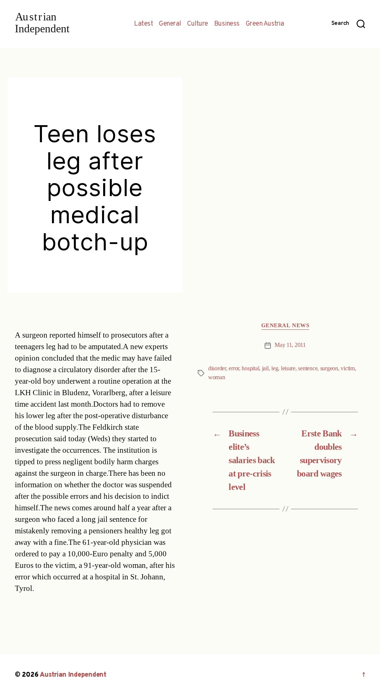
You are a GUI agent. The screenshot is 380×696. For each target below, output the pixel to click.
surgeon (329, 368)
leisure (288, 368)
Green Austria (265, 24)
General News (285, 325)
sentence (307, 368)
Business (227, 24)
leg (274, 368)
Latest (143, 24)
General (170, 24)
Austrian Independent (73, 675)
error (234, 368)
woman (216, 377)
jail (265, 368)
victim (347, 368)
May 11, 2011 (290, 345)
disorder (217, 368)
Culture (197, 24)
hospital (250, 368)
